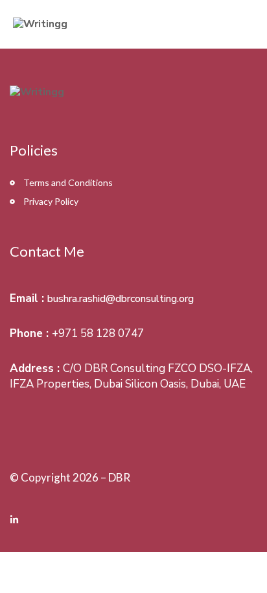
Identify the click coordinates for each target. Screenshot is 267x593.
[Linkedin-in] (14, 519)
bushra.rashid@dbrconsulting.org (120, 299)
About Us (230, 24)
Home (175, 24)
